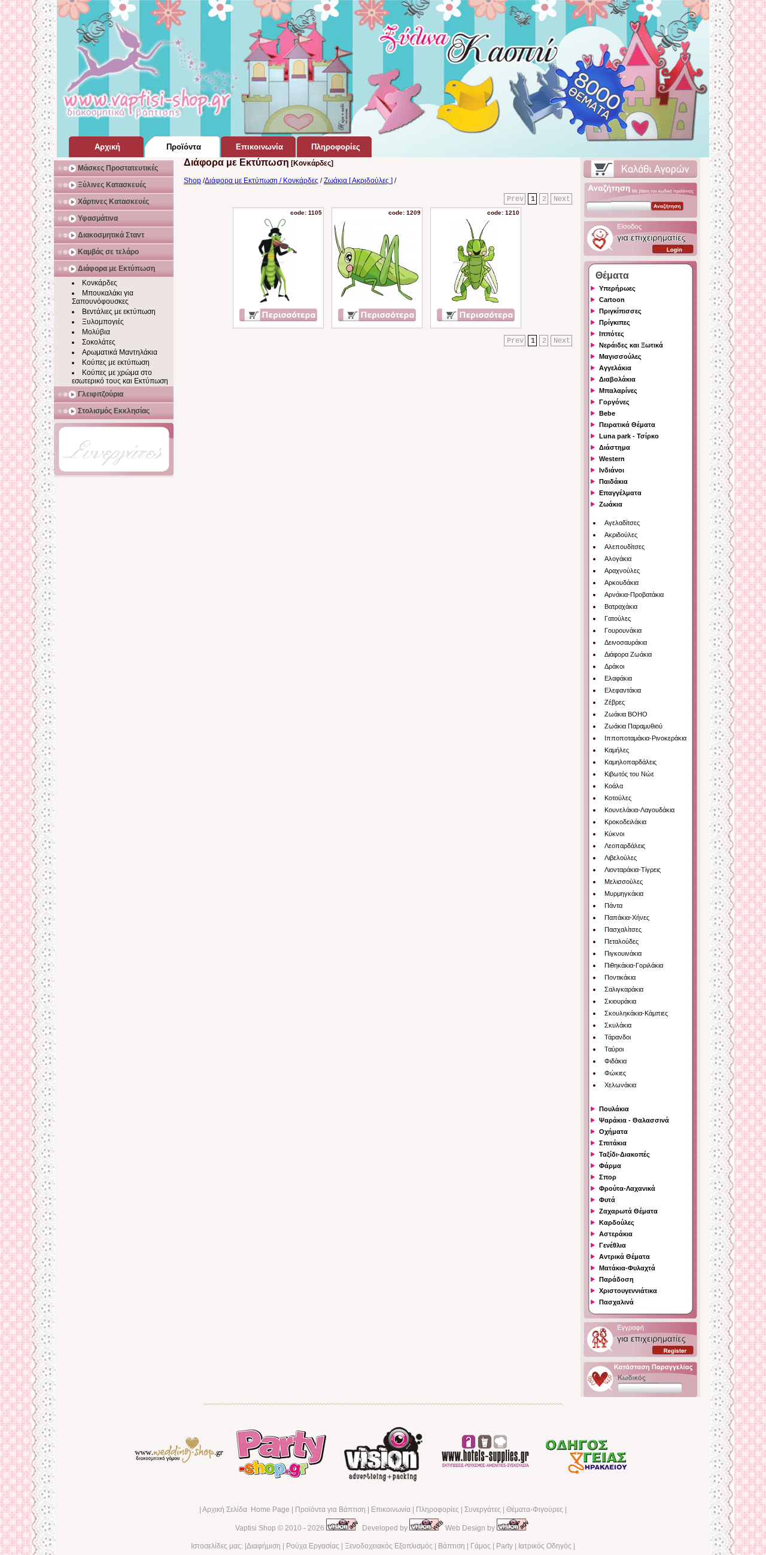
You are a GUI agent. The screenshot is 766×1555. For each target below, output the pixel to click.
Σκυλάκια (617, 1025)
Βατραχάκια (620, 606)
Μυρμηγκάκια (623, 893)
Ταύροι (614, 1049)
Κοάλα (613, 785)
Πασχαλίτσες (623, 929)
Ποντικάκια (620, 977)
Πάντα (613, 905)
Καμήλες (616, 750)
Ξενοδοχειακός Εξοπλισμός (389, 1546)
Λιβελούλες (620, 857)
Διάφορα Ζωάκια (628, 654)
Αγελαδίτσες (622, 522)
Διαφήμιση (264, 1546)
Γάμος (480, 1546)
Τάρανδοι (617, 1037)
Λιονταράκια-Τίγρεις (632, 869)
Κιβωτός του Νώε (629, 774)
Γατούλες (617, 618)
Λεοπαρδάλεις (624, 845)
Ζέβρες (614, 702)
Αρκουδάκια (621, 582)
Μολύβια (96, 332)
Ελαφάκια (618, 678)
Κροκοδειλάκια (625, 821)
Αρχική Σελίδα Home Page (246, 1509)
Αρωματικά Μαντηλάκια (119, 352)
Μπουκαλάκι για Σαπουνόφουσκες (102, 297)
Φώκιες (615, 1073)
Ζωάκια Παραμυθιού (633, 726)
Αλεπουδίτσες (624, 546)
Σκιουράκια (620, 1001)
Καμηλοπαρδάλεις (630, 762)
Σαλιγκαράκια (623, 989)
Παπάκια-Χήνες (626, 917)
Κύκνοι (614, 833)
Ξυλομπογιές (103, 322)
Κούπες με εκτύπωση (116, 362)
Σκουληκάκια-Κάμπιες (636, 1013)
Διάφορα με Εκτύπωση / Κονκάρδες (261, 180)
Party (504, 1546)
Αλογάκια (617, 558)
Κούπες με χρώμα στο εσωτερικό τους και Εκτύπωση (120, 376)
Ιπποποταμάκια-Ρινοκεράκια (645, 738)
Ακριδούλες (620, 534)
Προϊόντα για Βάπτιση (330, 1509)
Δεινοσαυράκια (625, 642)
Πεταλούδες (621, 941)
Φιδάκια (615, 1061)
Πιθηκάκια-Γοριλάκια (633, 965)
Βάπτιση (451, 1546)
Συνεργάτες (482, 1509)
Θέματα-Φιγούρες (534, 1509)
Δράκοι (614, 666)
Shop (192, 180)
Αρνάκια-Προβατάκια (634, 594)
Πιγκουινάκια (623, 953)
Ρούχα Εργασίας (312, 1546)
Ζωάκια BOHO (626, 714)
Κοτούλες (617, 797)
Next (562, 199)
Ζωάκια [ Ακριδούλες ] (358, 180)
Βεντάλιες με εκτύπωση (119, 311)
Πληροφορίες (437, 1509)
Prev (515, 199)
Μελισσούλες (623, 881)
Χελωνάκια (620, 1084)
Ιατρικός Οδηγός (545, 1546)
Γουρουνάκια (623, 630)
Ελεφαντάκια (622, 690)
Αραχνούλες (622, 570)
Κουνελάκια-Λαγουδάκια (639, 809)
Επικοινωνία (391, 1509)
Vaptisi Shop (255, 1528)
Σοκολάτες (98, 342)
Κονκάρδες (99, 283)
